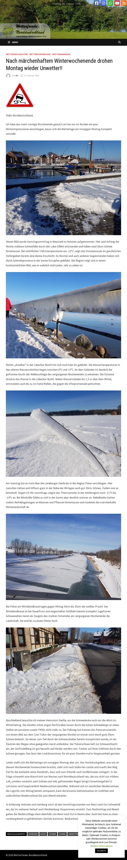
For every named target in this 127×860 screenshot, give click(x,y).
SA (17, 75)
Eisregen (33, 834)
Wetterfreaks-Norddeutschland (30, 855)
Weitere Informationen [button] (101, 846)
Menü (15, 42)
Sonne (62, 834)
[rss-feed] (124, 3)
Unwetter (73, 834)
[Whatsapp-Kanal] (110, 3)
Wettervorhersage (39, 54)
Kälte (43, 834)
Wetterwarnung (61, 54)
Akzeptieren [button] (101, 851)
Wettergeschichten (17, 54)
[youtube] (117, 3)
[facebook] (96, 3)
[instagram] (103, 3)
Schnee (52, 834)
